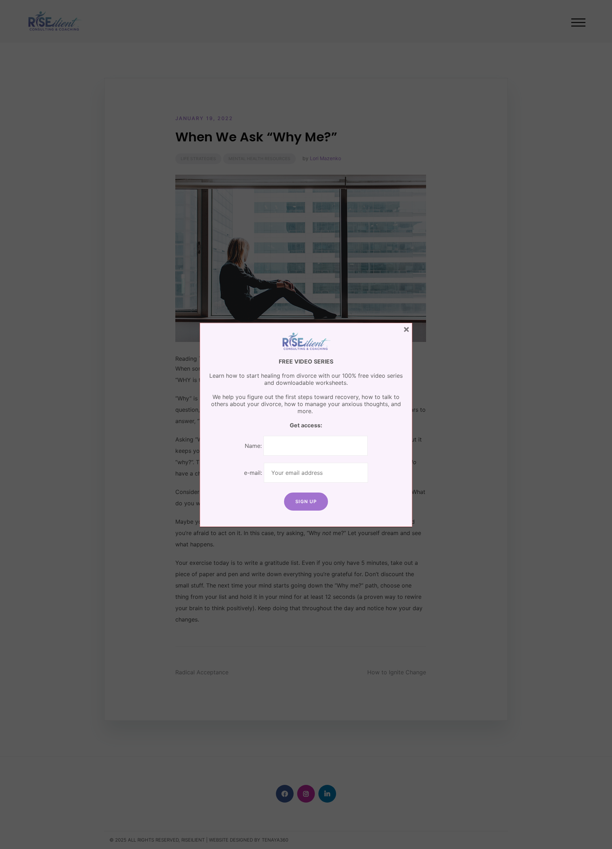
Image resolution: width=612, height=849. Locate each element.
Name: (253, 445)
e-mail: (254, 472)
